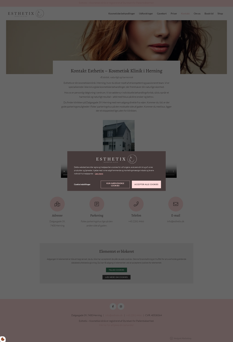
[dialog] (116, 171)
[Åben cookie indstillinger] (3, 339)
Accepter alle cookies (146, 184)
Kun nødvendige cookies (115, 184)
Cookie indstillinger (82, 184)
